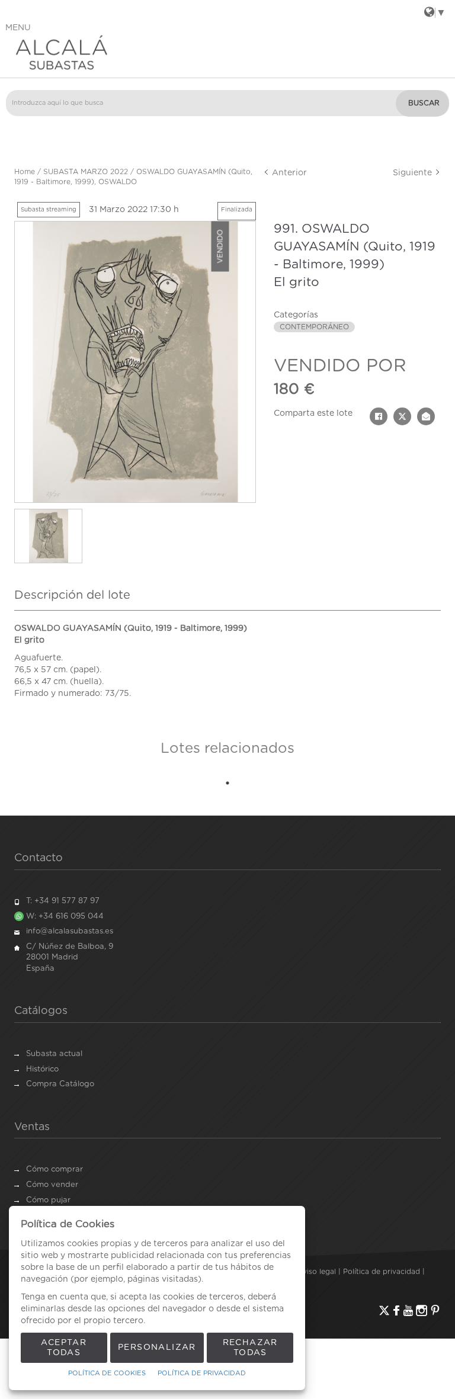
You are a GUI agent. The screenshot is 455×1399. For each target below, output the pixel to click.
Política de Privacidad (202, 1373)
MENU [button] (18, 28)
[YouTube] (408, 1310)
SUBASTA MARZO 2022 (85, 171)
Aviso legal (317, 1271)
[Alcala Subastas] (227, 52)
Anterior (288, 173)
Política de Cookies (107, 1373)
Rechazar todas (250, 1348)
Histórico (42, 1069)
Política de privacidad (381, 1271)
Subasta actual (54, 1054)
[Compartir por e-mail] (426, 416)
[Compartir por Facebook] (378, 416)
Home (24, 171)
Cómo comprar (54, 1169)
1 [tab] (227, 783)
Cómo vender (52, 1185)
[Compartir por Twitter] (402, 416)
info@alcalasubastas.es (69, 931)
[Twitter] (384, 1310)
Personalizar (157, 1347)
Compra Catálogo (60, 1084)
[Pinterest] (435, 1310)
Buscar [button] (424, 103)
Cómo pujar (48, 1200)
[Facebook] (396, 1310)
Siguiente (413, 173)
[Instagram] (421, 1310)
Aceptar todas (63, 1348)
